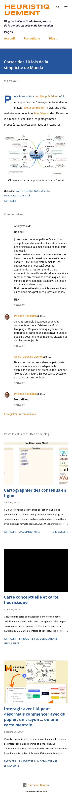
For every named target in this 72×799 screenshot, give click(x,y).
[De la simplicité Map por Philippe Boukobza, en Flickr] (36, 174)
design (44, 190)
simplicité (23, 195)
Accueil (9, 38)
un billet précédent (46, 96)
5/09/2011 (20, 305)
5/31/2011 (20, 383)
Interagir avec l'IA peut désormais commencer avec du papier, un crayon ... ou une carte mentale (34, 716)
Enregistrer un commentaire (20, 414)
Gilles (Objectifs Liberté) (28, 356)
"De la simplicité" (33, 107)
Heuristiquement (27, 10)
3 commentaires (29, 531)
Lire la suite (60, 531)
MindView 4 (41, 113)
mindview (10, 195)
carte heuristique (27, 190)
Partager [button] (10, 200)
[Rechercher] (58, 6)
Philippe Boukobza (25, 315)
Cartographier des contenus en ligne (35, 492)
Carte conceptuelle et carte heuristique (31, 599)
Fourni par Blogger (38, 785)
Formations (32, 38)
